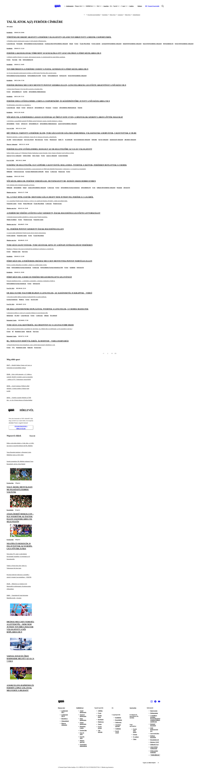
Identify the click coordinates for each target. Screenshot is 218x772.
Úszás (99, 713)
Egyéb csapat (117, 731)
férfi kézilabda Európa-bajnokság (33, 43)
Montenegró (53, 139)
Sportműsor (105, 14)
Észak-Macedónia (85, 43)
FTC (13, 347)
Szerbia (25, 91)
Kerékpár (101, 719)
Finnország (61, 171)
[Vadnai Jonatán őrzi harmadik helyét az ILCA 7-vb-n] (21, 649)
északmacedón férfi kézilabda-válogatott (56, 43)
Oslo (20, 59)
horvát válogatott (103, 139)
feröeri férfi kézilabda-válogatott (184, 43)
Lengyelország (11, 43)
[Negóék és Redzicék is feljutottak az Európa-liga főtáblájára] (21, 536)
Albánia (46, 315)
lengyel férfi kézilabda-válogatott (152, 43)
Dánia (8, 267)
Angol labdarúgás (83, 711)
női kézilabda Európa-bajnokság (70, 187)
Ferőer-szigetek (11, 235)
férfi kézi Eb (63, 75)
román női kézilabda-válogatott (37, 187)
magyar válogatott (51, 155)
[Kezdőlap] (57, 6)
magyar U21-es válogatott (14, 155)
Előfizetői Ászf (154, 744)
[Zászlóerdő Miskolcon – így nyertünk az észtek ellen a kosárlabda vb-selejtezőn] (21, 507)
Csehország (53, 171)
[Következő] (112, 353)
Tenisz (100, 724)
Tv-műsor (136, 737)
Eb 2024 (17, 315)
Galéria (131, 6)
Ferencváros (37, 347)
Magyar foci (61, 708)
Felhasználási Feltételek (154, 751)
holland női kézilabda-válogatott (106, 187)
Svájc (93, 187)
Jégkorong (118, 722)
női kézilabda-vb (17, 91)
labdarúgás (10, 315)
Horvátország (39, 139)
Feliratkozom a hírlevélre (21, 427)
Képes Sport (113, 14)
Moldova (21, 299)
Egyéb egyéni (100, 727)
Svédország (35, 267)
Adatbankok (69, 6)
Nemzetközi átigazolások (83, 745)
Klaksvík (28, 331)
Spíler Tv (61, 139)
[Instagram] (152, 701)
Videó (134, 739)
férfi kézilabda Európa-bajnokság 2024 (51, 267)
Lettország (48, 203)
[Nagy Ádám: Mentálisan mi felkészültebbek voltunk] (21, 480)
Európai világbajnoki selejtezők (34, 171)
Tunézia (80, 107)
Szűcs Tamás (36, 155)
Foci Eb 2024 (10, 288)
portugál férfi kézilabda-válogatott (111, 43)
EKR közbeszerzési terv (154, 729)
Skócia (47, 171)
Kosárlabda (10, 510)
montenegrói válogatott (116, 139)
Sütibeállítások (155, 755)
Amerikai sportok (118, 725)
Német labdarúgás (83, 723)
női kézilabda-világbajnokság (37, 91)
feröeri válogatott (17, 139)
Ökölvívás (101, 722)
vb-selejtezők (68, 139)
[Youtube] (159, 701)
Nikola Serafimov (12, 219)
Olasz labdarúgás (83, 719)
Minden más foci (11, 192)
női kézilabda (10, 123)
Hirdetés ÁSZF (154, 742)
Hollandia (9, 171)
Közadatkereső (154, 740)
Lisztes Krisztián (63, 155)
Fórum (135, 734)
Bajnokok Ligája (11, 320)
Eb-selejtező (53, 315)
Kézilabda (9, 32)
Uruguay (55, 107)
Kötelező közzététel (153, 724)
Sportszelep (133, 708)
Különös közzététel (153, 736)
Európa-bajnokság (12, 299)
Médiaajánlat (154, 713)
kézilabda (72, 267)
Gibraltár (94, 139)
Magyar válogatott (12, 144)
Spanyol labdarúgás (83, 715)
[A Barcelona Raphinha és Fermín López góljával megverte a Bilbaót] (21, 679)
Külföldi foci (79, 708)
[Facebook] (155, 701)
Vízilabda (118, 728)
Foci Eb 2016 (82, 737)
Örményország (57, 203)
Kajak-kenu (100, 716)
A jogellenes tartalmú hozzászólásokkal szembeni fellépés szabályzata (155, 718)
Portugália (19, 43)
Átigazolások (65, 721)
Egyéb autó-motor (135, 730)
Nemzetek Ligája (11, 203)
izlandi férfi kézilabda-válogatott (132, 43)
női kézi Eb (126, 187)
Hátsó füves (128, 14)
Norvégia (14, 59)
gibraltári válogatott (130, 139)
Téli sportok (100, 731)
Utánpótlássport (136, 14)
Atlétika (100, 711)
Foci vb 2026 (10, 128)
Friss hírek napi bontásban (93, 14)
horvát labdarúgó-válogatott (82, 139)
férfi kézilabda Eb (168, 43)
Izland (71, 43)
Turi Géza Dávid (29, 139)
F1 (111, 6)
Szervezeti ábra (154, 733)
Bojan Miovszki (27, 203)
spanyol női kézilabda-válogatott (67, 123)
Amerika (105, 6)
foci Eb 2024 (34, 299)
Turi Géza (25, 251)
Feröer (76, 43)
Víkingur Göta (16, 251)
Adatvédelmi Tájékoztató (154, 747)
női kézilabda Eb (86, 187)
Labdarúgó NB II (64, 715)
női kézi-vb (30, 107)
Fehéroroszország (19, 171)
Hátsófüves (64, 718)
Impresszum (153, 711)
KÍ (13, 331)
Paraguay (48, 107)
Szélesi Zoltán (27, 155)
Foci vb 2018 (82, 733)
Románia (119, 187)
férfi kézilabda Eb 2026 (34, 75)
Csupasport (120, 14)
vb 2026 (9, 139)
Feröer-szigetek (96, 43)
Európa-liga (10, 483)
